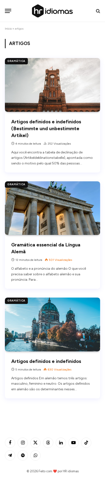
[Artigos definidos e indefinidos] (52, 324)
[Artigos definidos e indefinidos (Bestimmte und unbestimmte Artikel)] (52, 85)
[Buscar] (97, 10)
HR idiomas (71, 471)
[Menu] (8, 10)
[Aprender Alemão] (52, 10)
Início (8, 28)
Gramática (16, 61)
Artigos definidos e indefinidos (46, 361)
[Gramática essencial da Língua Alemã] (52, 208)
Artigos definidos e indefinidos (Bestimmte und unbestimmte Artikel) (46, 128)
